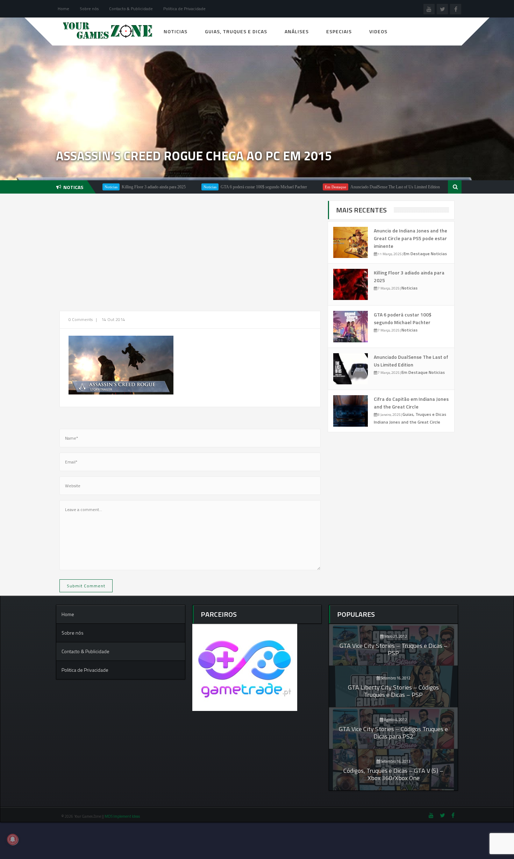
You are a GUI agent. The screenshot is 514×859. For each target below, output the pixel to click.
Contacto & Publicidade (131, 8)
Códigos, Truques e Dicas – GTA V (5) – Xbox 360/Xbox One (393, 774)
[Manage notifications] (12, 839)
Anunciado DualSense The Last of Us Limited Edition (369, 187)
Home (63, 8)
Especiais (339, 31)
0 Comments (81, 319)
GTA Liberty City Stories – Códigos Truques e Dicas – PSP (393, 691)
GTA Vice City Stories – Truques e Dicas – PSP (394, 649)
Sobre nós (89, 8)
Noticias (175, 31)
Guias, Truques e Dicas (236, 31)
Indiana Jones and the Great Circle (407, 422)
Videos (378, 31)
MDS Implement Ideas (123, 816)
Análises (297, 31)
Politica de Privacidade (184, 8)
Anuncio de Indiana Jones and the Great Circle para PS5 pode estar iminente (410, 238)
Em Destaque (309, 187)
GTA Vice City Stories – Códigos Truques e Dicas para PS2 (393, 732)
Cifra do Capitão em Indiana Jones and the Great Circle (411, 402)
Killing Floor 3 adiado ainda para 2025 (127, 187)
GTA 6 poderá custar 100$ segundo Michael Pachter (237, 187)
